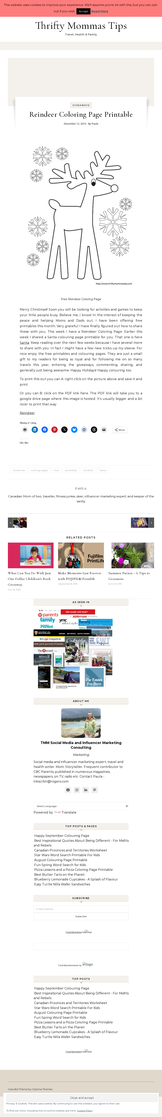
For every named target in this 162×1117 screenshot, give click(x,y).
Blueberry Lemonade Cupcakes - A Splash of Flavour (76, 879)
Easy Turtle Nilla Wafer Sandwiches (62, 884)
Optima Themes (42, 1089)
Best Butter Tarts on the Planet (59, 875)
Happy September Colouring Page (61, 836)
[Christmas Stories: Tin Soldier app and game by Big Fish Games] (145, 523)
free (56, 470)
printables (71, 470)
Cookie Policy (85, 1110)
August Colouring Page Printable (60, 860)
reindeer (88, 470)
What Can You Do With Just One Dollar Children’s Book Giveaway (29, 579)
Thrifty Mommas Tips (81, 25)
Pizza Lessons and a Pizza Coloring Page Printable (73, 870)
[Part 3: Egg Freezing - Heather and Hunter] (17, 523)
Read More (99, 11)
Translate (69, 812)
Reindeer (27, 413)
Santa (24, 343)
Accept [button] (83, 11)
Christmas (19, 470)
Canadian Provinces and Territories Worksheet (70, 850)
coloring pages (39, 470)
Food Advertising (74, 932)
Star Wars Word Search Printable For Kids (67, 855)
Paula (95, 123)
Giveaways (81, 105)
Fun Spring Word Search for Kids (60, 865)
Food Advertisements (68, 965)
